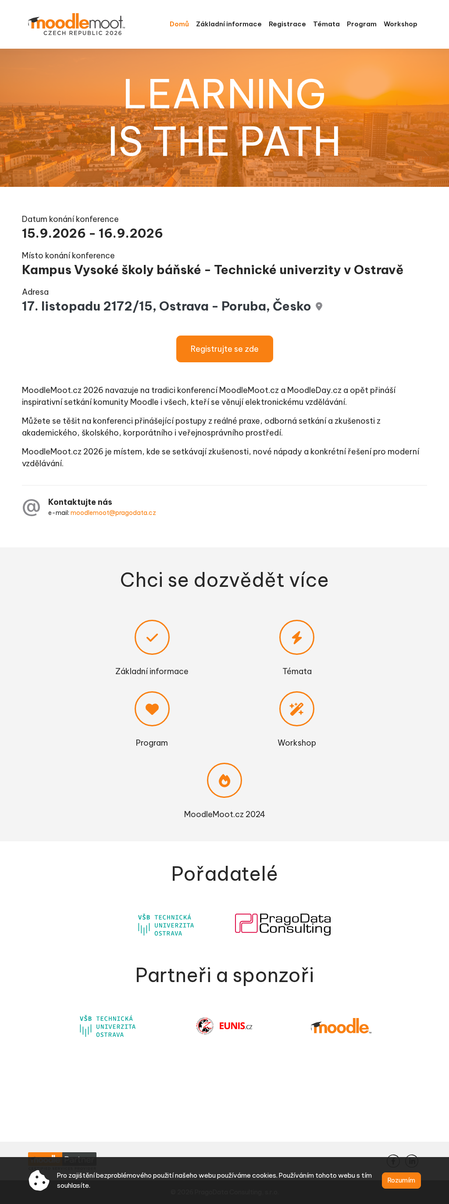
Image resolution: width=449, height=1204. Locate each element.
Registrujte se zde (225, 349)
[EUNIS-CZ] (224, 1026)
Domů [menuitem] (179, 24)
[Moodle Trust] (341, 1025)
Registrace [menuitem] (287, 24)
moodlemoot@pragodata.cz (113, 513)
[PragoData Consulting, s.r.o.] (283, 925)
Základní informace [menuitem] (229, 24)
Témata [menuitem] (326, 24)
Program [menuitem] (362, 24)
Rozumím (401, 1180)
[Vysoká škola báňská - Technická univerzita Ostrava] (166, 925)
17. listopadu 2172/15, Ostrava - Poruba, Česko (166, 306)
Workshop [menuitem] (400, 24)
